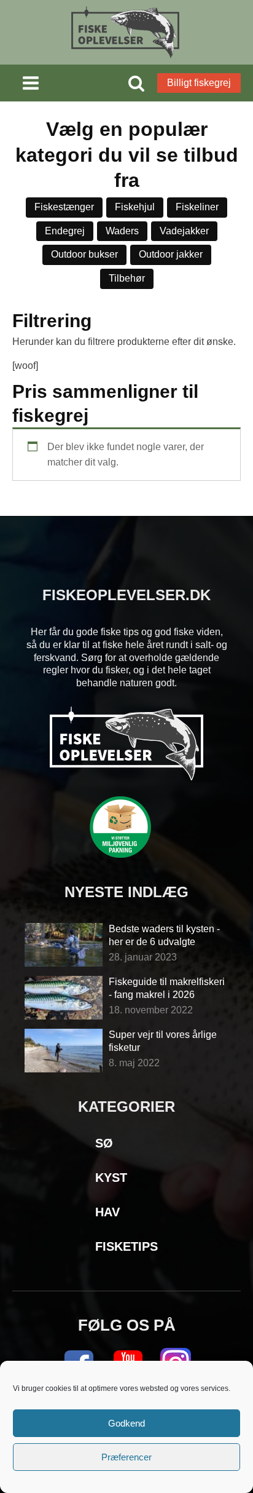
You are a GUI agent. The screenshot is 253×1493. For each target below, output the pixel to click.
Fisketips (126, 1246)
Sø (104, 1143)
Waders (122, 231)
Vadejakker (184, 231)
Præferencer (126, 1457)
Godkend (126, 1423)
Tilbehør (127, 278)
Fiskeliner (197, 207)
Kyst (111, 1177)
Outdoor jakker (171, 254)
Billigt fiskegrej (199, 82)
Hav (107, 1212)
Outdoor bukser (84, 254)
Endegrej (65, 231)
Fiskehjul (135, 207)
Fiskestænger (64, 207)
